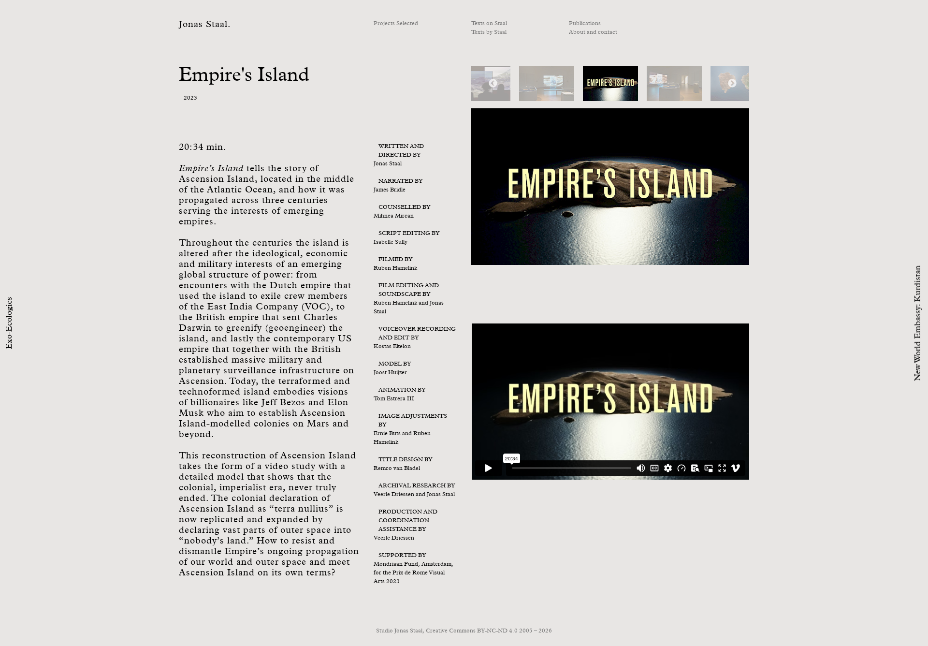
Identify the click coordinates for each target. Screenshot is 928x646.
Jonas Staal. (205, 24)
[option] (610, 83)
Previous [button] (493, 83)
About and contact (593, 32)
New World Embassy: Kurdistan (918, 323)
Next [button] (732, 83)
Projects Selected (396, 24)
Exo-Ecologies (9, 323)
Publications (585, 24)
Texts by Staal (489, 32)
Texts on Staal (489, 24)
